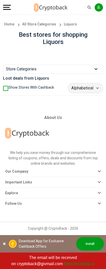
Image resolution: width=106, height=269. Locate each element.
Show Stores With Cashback (31, 87)
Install (90, 244)
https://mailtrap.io (79, 264)
